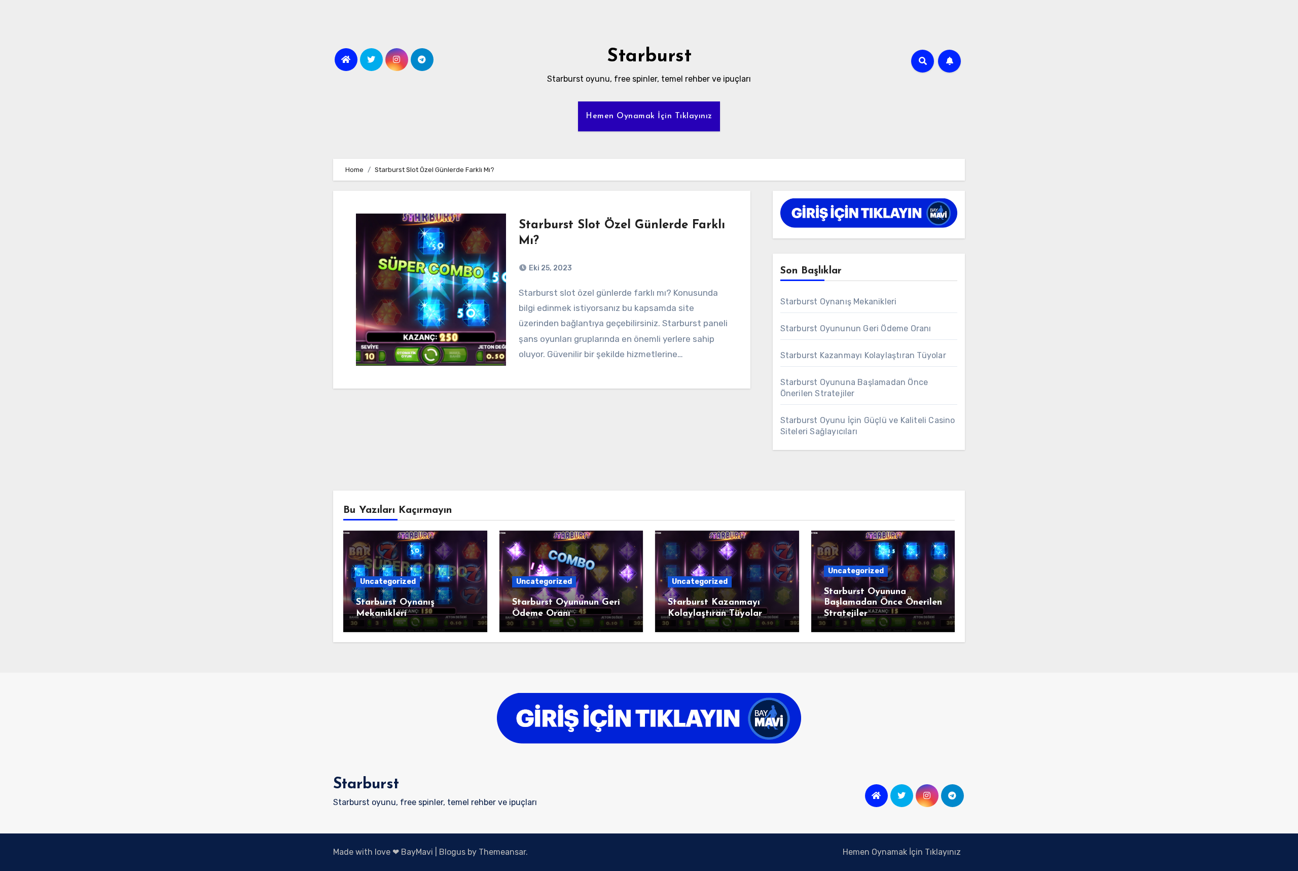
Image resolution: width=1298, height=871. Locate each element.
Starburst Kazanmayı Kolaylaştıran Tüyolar (863, 355)
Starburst (649, 56)
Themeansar (502, 852)
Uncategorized (388, 581)
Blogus (452, 852)
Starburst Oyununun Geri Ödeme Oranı (855, 328)
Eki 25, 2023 (549, 268)
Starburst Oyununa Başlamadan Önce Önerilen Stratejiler (883, 602)
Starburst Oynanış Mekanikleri (838, 301)
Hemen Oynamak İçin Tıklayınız (649, 116)
